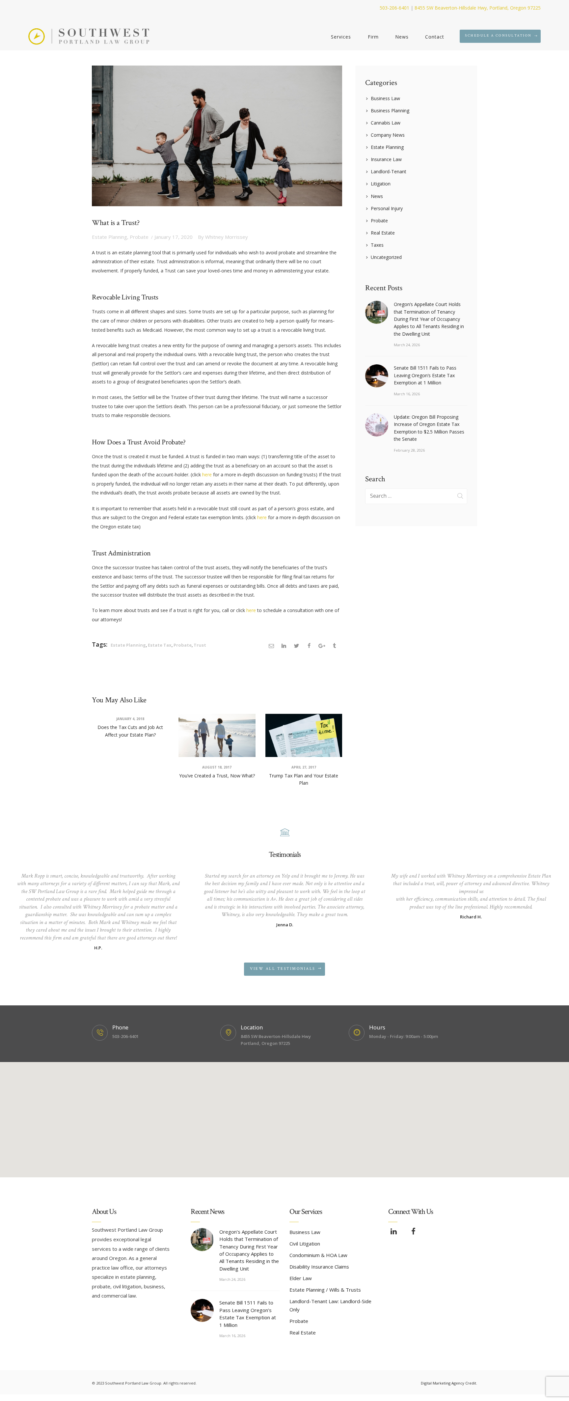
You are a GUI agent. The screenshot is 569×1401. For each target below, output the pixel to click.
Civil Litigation (304, 1243)
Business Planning (390, 110)
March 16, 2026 (407, 393)
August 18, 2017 (216, 767)
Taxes (377, 245)
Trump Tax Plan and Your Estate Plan (303, 779)
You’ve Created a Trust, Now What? (217, 775)
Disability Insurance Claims (319, 1266)
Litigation (381, 184)
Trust (200, 645)
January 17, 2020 (173, 237)
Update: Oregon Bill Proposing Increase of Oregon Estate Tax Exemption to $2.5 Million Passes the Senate (429, 428)
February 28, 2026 (409, 450)
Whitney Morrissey (223, 237)
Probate (139, 237)
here (207, 474)
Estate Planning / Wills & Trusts (325, 1289)
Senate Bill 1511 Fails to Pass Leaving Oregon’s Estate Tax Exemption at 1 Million (425, 375)
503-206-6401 (394, 8)
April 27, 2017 (303, 767)
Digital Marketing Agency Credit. (449, 1383)
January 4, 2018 (130, 718)
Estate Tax (160, 645)
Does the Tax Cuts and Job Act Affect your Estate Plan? (130, 731)
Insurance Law (386, 159)
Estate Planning (109, 237)
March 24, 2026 (407, 344)
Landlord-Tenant (388, 171)
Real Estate (383, 233)
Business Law (385, 98)
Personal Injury (387, 208)
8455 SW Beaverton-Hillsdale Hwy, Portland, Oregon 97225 (478, 8)
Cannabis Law (385, 123)
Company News (388, 135)
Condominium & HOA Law (318, 1255)
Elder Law (300, 1278)
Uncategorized (386, 257)
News (377, 196)
